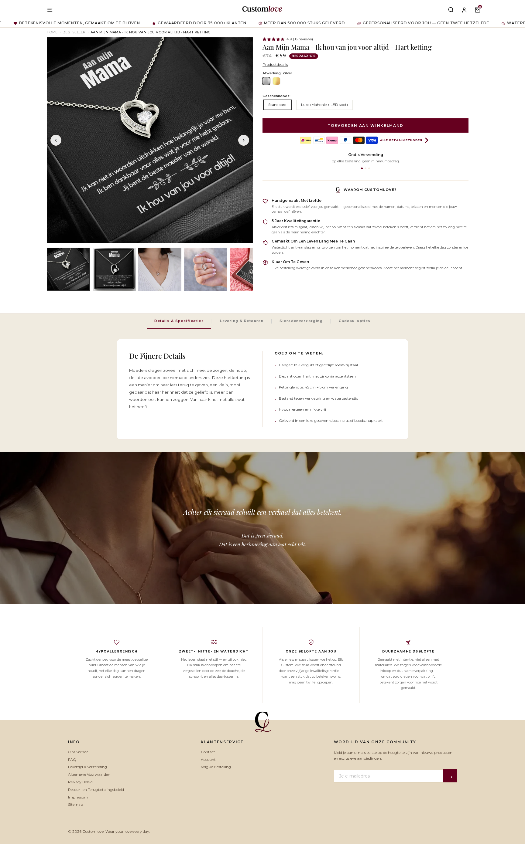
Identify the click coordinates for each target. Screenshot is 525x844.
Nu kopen (315, 455)
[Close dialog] (361, 353)
